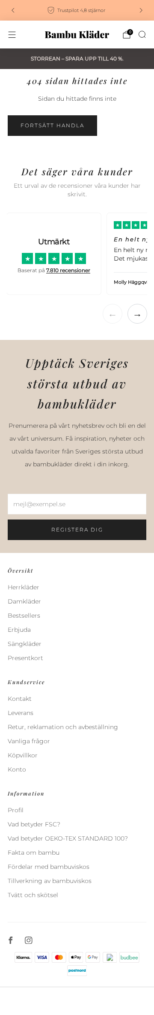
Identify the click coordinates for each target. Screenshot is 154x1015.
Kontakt (20, 699)
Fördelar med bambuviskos (48, 867)
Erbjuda (19, 630)
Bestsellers (24, 615)
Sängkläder (24, 644)
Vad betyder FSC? (34, 824)
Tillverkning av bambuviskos (50, 881)
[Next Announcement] (141, 10)
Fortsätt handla (52, 125)
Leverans (20, 713)
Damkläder (24, 601)
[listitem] (77, 10)
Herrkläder (23, 587)
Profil (16, 810)
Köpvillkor (23, 755)
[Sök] (142, 34)
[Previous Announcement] (13, 10)
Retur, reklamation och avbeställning (63, 727)
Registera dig (77, 529)
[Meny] (12, 34)
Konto (17, 769)
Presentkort (25, 658)
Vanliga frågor (29, 741)
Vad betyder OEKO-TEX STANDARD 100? (68, 838)
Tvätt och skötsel (33, 895)
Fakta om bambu (33, 852)
